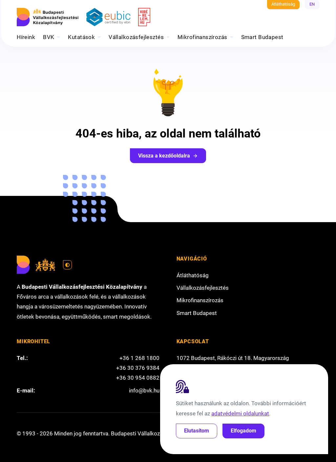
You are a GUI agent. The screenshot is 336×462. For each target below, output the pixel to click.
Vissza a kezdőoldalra (164, 156)
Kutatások (81, 37)
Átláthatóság (283, 4)
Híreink (26, 37)
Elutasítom (196, 431)
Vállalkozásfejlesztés (136, 37)
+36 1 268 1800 (139, 358)
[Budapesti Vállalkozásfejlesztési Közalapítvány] (47, 17)
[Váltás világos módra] (67, 264)
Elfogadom (243, 431)
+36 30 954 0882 (137, 377)
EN (312, 4)
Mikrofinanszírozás (202, 37)
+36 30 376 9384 (137, 368)
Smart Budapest (262, 37)
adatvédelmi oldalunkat (240, 413)
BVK (48, 37)
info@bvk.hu (144, 390)
